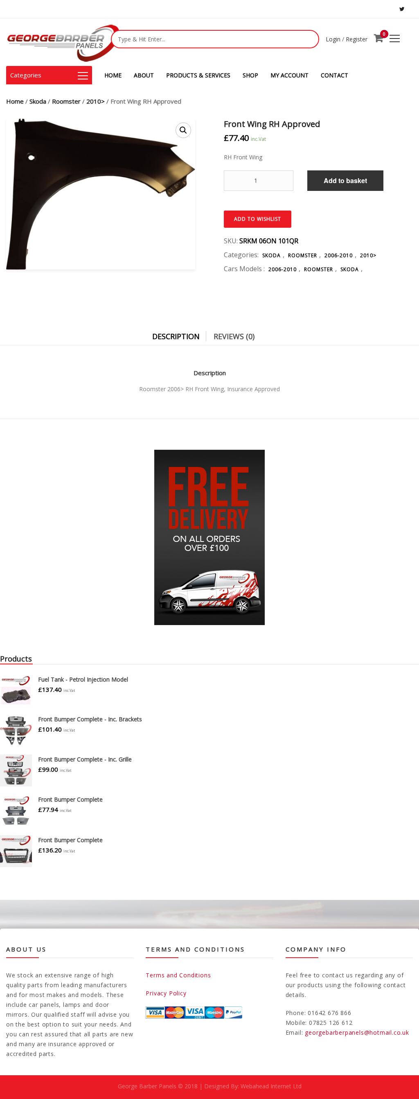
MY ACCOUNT (289, 75)
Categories (25, 75)
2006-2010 (338, 255)
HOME (113, 75)
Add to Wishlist (257, 218)
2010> (95, 101)
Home (15, 101)
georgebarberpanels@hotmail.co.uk (357, 1032)
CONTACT (334, 75)
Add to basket (345, 180)
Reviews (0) (234, 336)
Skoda (37, 101)
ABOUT (144, 75)
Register (356, 39)
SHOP (250, 75)
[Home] (63, 42)
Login (333, 39)
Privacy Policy (166, 993)
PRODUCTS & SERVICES (198, 75)
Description (176, 336)
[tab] (182, 334)
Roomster (66, 101)
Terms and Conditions (178, 975)
